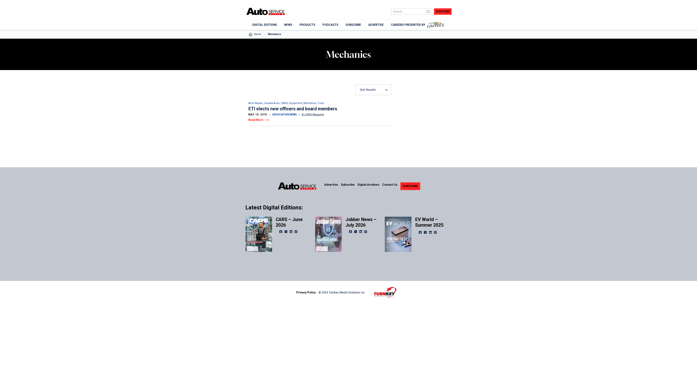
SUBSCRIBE (410, 186)
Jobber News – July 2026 (360, 222)
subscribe (443, 11)
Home (257, 34)
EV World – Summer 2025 (429, 222)
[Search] (428, 11)
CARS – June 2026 (289, 222)
